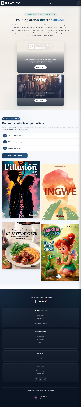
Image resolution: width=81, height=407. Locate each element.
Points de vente (40, 373)
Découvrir (40, 67)
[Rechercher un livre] (50, 3)
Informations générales (40, 358)
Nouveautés (40, 318)
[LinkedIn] (40, 379)
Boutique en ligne (40, 371)
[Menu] (79, 3)
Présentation (40, 315)
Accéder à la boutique (13, 155)
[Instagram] (44, 379)
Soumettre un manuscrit (40, 323)
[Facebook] (36, 379)
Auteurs (40, 321)
